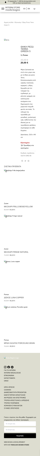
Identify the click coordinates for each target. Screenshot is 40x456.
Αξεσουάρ (18, 22)
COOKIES (7, 390)
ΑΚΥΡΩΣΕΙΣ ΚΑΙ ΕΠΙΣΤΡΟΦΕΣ (15, 398)
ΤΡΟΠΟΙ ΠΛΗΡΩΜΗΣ (11, 403)
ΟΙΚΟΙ (6, 381)
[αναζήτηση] (32, 9)
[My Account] (37, 9)
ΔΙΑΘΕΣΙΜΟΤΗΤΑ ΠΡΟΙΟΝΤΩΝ (15, 392)
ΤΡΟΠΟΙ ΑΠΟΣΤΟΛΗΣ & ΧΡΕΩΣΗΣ (16, 400)
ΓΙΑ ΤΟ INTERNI (10, 370)
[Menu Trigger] (2, 8)
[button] (28, 146)
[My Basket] (39, 9)
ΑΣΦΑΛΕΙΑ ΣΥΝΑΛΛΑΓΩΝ (13, 405)
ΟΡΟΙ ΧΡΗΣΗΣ (9, 387)
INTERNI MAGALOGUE (12, 373)
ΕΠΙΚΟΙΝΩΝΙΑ (9, 375)
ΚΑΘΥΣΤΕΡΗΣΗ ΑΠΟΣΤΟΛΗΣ (14, 395)
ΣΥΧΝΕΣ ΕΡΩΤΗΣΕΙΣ (11, 408)
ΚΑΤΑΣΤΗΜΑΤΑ (9, 378)
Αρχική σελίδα (8, 22)
